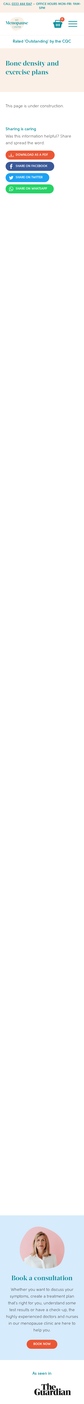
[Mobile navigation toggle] (72, 24)
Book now (42, 1344)
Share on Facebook (31, 166)
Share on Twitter (29, 177)
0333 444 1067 (22, 4)
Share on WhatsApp (31, 188)
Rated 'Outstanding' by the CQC (42, 42)
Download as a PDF (32, 155)
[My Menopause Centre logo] (17, 24)
